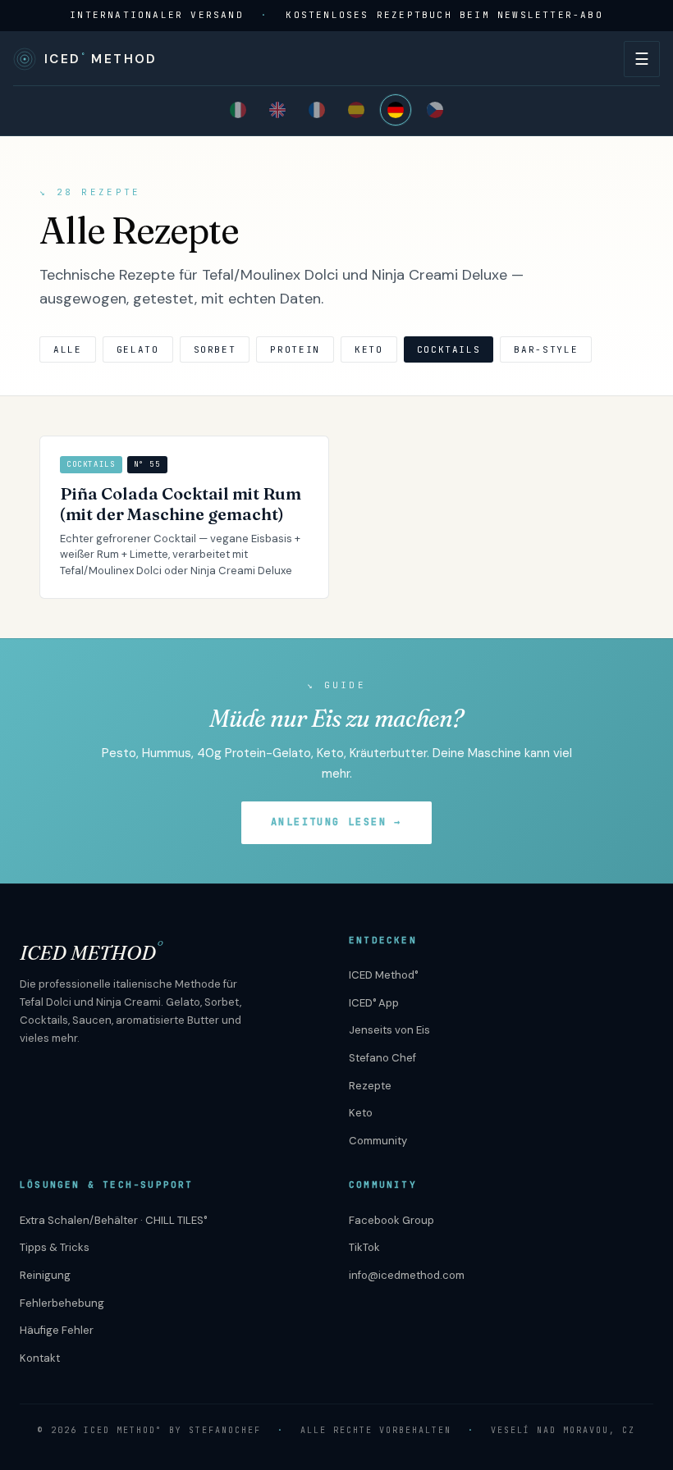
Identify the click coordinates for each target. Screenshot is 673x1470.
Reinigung (45, 1275)
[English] (277, 110)
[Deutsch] (395, 110)
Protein (295, 349)
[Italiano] (238, 110)
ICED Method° (383, 975)
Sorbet (215, 349)
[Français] (316, 110)
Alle (67, 349)
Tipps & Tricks (54, 1247)
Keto (369, 349)
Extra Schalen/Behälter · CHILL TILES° (113, 1220)
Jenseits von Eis (389, 1030)
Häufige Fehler (57, 1330)
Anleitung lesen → (336, 822)
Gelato (138, 349)
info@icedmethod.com (407, 1275)
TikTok (364, 1247)
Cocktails (449, 349)
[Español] (356, 110)
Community (378, 1141)
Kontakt (40, 1358)
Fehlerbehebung (62, 1303)
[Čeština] (435, 110)
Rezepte (370, 1086)
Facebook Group (391, 1220)
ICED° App (374, 1003)
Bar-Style (546, 349)
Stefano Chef (382, 1058)
